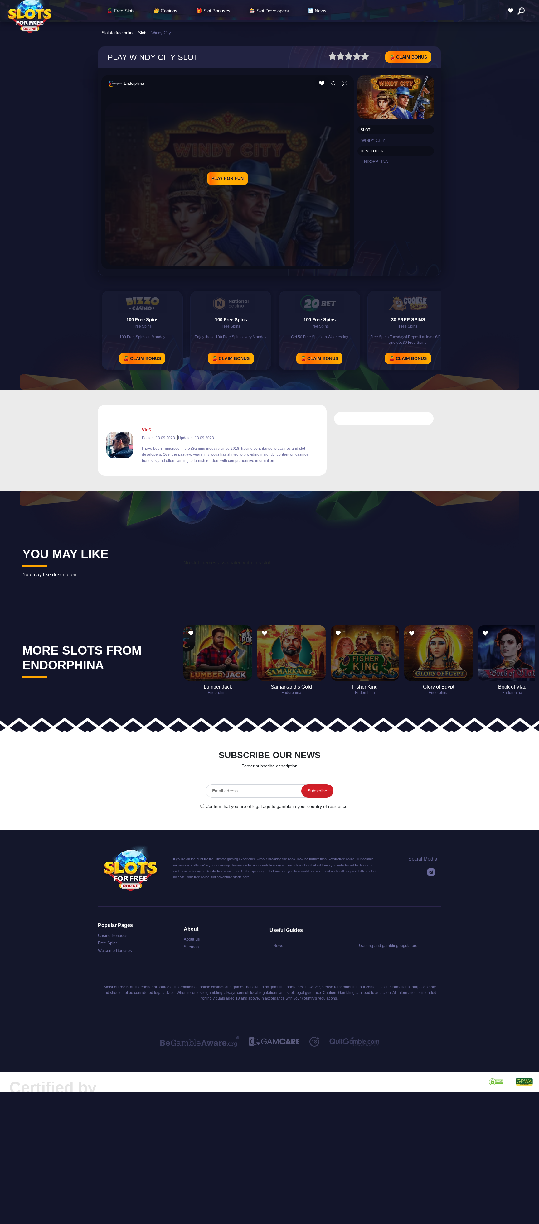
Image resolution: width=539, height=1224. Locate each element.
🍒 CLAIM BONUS (408, 57)
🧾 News (317, 10)
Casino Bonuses (113, 935)
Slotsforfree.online (118, 33)
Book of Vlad (512, 686)
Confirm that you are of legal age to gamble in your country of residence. (277, 806)
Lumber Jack (218, 686)
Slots (143, 33)
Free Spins (108, 943)
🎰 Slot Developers (269, 10)
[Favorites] (512, 10)
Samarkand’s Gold (291, 686)
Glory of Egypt (438, 686)
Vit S (146, 430)
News (278, 945)
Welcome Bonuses (115, 950)
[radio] (332, 57)
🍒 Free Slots (121, 10)
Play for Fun (227, 178)
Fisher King (365, 686)
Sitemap (191, 946)
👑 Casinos (165, 10)
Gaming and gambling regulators (388, 945)
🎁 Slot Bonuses (213, 10)
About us (192, 939)
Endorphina (134, 83)
